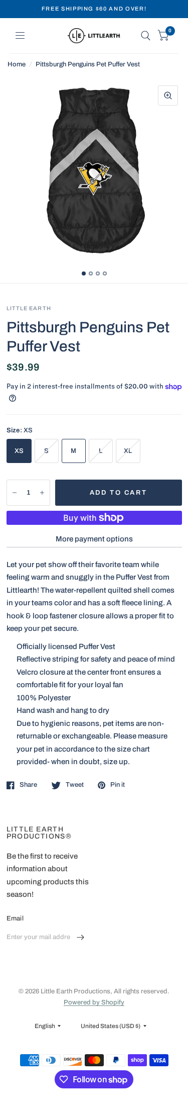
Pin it (117, 784)
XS (19, 450)
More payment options (94, 539)
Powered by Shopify (94, 1002)
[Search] (145, 35)
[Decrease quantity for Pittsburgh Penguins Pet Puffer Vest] (14, 492)
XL (128, 450)
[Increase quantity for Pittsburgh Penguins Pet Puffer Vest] (42, 492)
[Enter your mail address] (80, 937)
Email (15, 918)
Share (28, 784)
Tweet (75, 784)
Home (17, 64)
